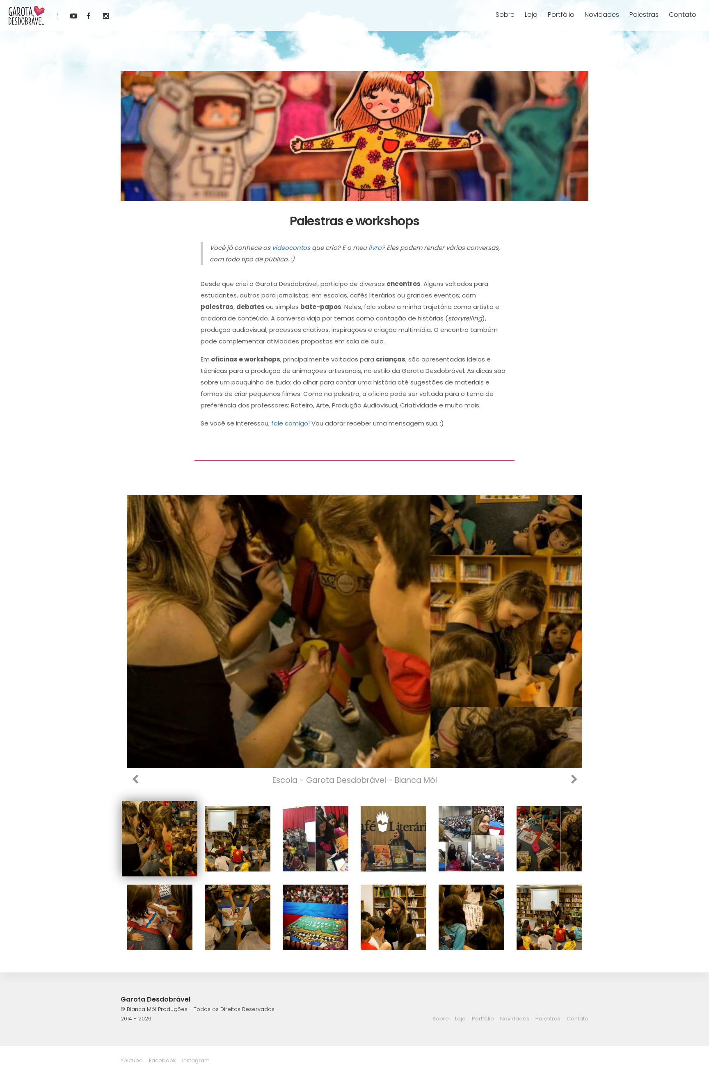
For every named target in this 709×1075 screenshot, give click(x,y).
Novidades (602, 14)
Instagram (196, 1060)
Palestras (644, 14)
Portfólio (561, 14)
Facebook (162, 1060)
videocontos (291, 247)
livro (375, 247)
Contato (682, 14)
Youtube (132, 1060)
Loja (531, 14)
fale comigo (289, 423)
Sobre (505, 14)
